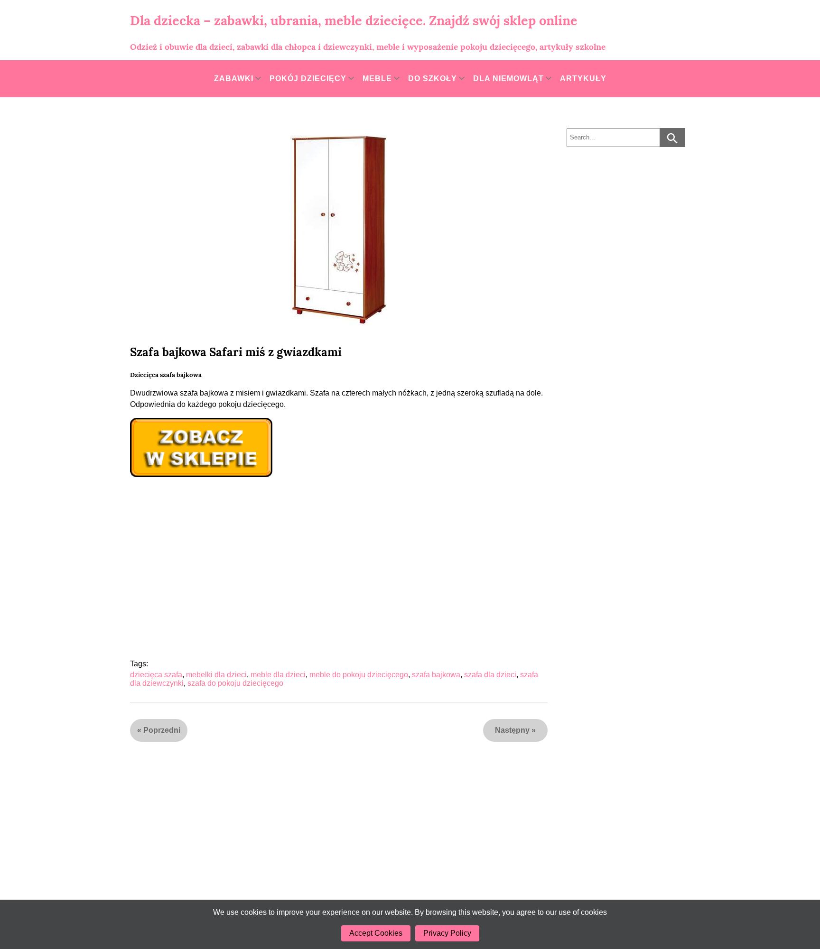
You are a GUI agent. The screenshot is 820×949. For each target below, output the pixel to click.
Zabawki (233, 78)
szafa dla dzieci (490, 675)
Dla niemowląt (508, 78)
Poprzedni (161, 730)
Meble (377, 78)
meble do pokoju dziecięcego (358, 675)
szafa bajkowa (436, 675)
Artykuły (583, 78)
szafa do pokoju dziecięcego (235, 683)
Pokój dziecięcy (308, 78)
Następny (512, 730)
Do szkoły (432, 78)
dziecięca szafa (156, 675)
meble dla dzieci (278, 675)
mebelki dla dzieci (216, 675)
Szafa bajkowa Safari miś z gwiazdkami (236, 352)
